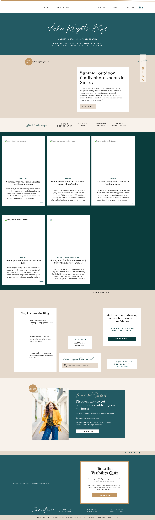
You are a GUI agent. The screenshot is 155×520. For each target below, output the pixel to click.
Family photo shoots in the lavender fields (23, 261)
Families (23, 179)
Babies (68, 179)
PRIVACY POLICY (113, 517)
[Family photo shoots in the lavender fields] (41, 281)
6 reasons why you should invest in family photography (23, 182)
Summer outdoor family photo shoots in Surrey (102, 77)
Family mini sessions (68, 257)
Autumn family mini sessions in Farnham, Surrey (113, 182)
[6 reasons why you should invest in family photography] (41, 202)
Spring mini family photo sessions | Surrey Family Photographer (68, 261)
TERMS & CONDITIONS (97, 517)
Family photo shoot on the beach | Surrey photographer (68, 182)
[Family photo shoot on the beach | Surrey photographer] (86, 203)
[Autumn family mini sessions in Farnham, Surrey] (131, 203)
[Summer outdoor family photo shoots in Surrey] (53, 79)
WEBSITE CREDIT (80, 517)
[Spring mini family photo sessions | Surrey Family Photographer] (86, 281)
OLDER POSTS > (100, 292)
